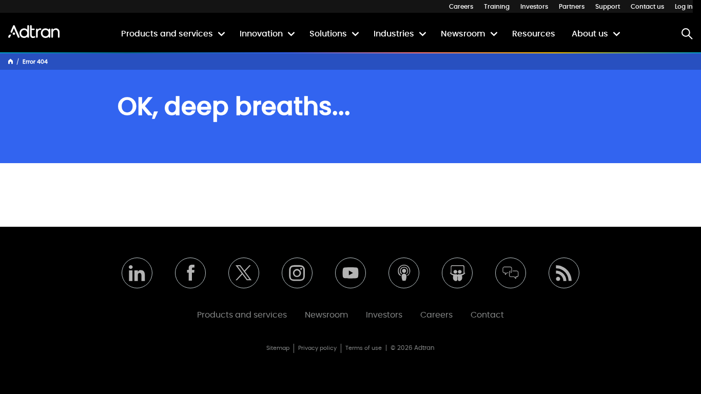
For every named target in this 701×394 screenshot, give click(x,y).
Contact (487, 315)
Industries (394, 34)
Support (607, 7)
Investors (534, 7)
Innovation (261, 34)
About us (590, 34)
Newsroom (463, 34)
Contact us (647, 7)
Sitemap (277, 348)
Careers (461, 7)
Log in (684, 7)
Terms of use (363, 348)
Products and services (167, 34)
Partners (572, 7)
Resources (533, 34)
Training (497, 7)
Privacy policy (317, 348)
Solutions (328, 34)
